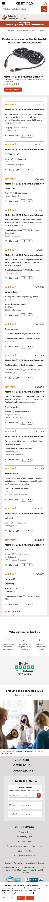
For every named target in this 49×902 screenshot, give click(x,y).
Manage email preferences (24, 856)
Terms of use (18, 863)
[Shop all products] (4, 3)
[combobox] (24, 9)
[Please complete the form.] (39, 795)
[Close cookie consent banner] (46, 885)
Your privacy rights (24, 837)
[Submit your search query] (44, 9)
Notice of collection (24, 851)
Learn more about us (23, 695)
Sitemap (41, 863)
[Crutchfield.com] (24, 3)
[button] (23, 136)
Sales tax (8, 863)
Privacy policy (24, 832)
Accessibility (30, 863)
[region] (24, 728)
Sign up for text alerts (20, 805)
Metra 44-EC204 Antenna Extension (21, 30)
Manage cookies (24, 842)
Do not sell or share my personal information (24, 846)
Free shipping (24, 24)
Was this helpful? (12, 136)
